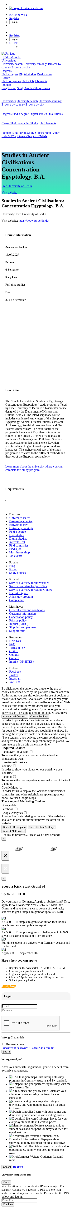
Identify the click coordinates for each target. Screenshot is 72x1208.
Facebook (15, 671)
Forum (12, 88)
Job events (41, 81)
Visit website (9, 192)
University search (12, 64)
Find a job (28, 81)
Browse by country (13, 104)
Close (6, 1182)
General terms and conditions (27, 610)
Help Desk (15, 640)
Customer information (22, 613)
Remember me (15, 1044)
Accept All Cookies (13, 831)
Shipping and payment (22, 627)
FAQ (12, 644)
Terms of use (17, 647)
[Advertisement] (36, 345)
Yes (19, 848)
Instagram (15, 678)
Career (6, 77)
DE (11, 42)
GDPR (13, 651)
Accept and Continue (14, 716)
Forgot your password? (16, 1047)
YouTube (14, 682)
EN (16, 42)
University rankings (35, 64)
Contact (14, 658)
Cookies (14, 654)
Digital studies (27, 74)
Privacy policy (18, 620)
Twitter (13, 675)
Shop (37, 88)
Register (14, 18)
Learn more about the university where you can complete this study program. (34, 468)
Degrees (7, 70)
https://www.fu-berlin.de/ (34, 220)
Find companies (11, 81)
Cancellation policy (21, 617)
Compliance (16, 600)
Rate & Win (9, 136)
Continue (8, 1204)
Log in (14, 22)
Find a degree (10, 74)
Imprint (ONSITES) (21, 661)
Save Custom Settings (42, 827)
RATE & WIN (18, 14)
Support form (17, 630)
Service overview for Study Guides (30, 589)
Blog (4, 88)
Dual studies (44, 74)
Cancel (7, 1167)
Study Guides (25, 88)
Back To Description (14, 827)
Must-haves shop (19, 552)
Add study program (21, 596)
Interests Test (24, 136)
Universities (9, 60)
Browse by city (21, 67)
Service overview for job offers (28, 586)
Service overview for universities (29, 582)
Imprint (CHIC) (18, 624)
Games (45, 88)
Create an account (43, 1047)
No (53, 848)
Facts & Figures (18, 593)
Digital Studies (18, 538)
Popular (6, 84)
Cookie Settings (39, 716)
